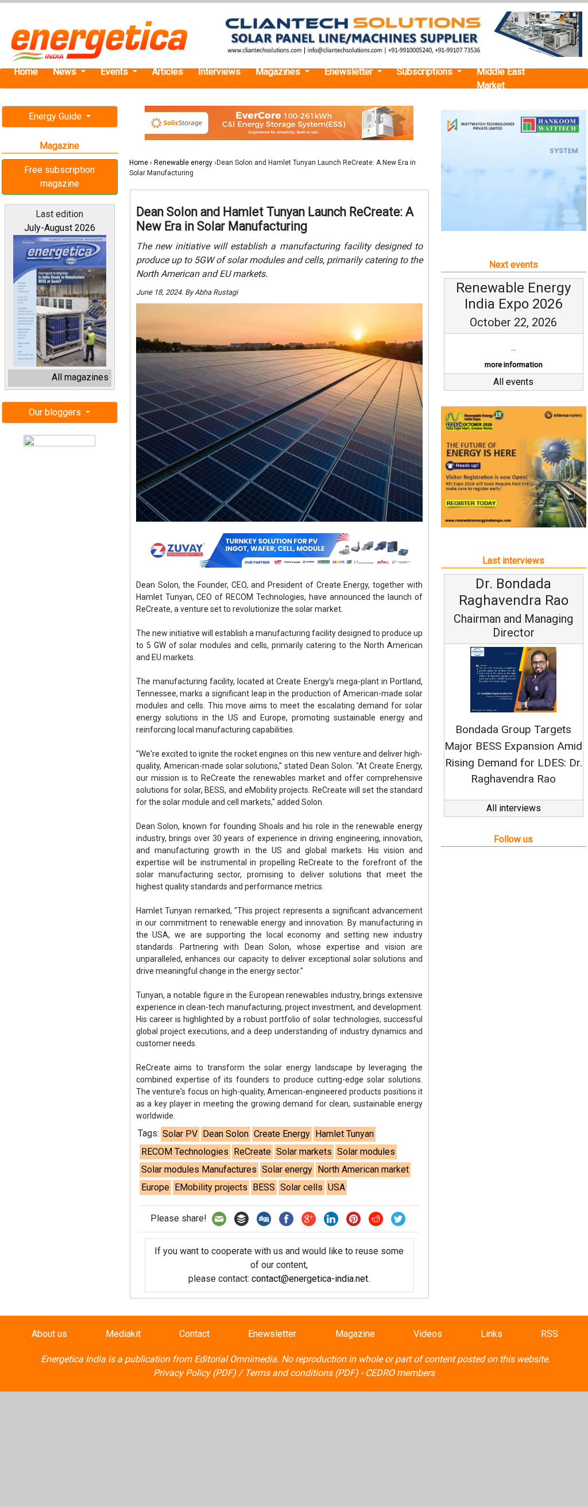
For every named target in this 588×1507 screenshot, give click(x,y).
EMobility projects (211, 1187)
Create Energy (282, 1133)
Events (115, 71)
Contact (194, 1333)
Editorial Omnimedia (235, 1359)
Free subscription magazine (59, 176)
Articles (167, 71)
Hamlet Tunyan (344, 1133)
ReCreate (252, 1151)
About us (49, 1333)
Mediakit (123, 1333)
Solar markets (304, 1151)
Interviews (219, 71)
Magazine (355, 1333)
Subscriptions (426, 71)
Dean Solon (226, 1133)
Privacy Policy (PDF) (194, 1372)
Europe (155, 1187)
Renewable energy (183, 163)
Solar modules (366, 1151)
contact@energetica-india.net (310, 1278)
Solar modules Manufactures (199, 1169)
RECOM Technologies (185, 1151)
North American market (363, 1169)
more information (514, 364)
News (66, 71)
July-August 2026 (59, 227)
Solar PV (180, 1133)
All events (513, 381)
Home (26, 71)
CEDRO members (400, 1372)
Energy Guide (56, 116)
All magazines (80, 377)
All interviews (513, 808)
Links (491, 1333)
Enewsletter (349, 71)
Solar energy (287, 1169)
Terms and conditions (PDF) (301, 1372)
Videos (427, 1333)
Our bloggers (56, 412)
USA (336, 1187)
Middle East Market (501, 78)
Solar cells (301, 1187)
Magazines (279, 71)
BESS (264, 1187)
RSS (549, 1333)
